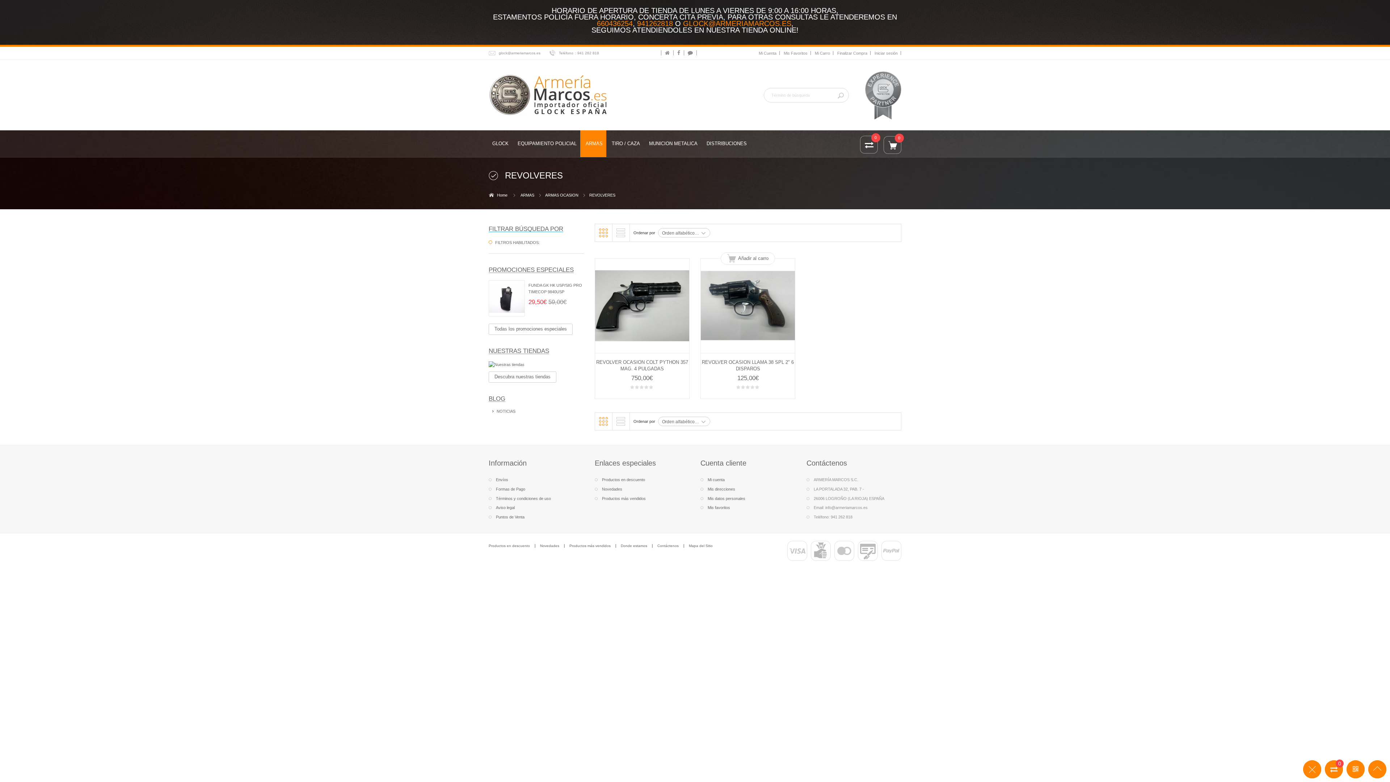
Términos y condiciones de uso (523, 498)
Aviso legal (505, 507)
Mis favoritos (719, 507)
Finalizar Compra (852, 53)
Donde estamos (634, 546)
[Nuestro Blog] (690, 52)
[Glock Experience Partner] (883, 95)
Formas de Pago (510, 489)
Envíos (502, 480)
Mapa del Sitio (701, 546)
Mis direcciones (721, 489)
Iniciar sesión (886, 53)
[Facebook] (678, 52)
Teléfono (566, 53)
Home (502, 195)
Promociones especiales (531, 269)
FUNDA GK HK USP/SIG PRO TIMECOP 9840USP (555, 288)
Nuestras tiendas (519, 351)
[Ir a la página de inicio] (667, 52)
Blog (497, 398)
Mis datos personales (726, 498)
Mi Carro (822, 53)
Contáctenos (668, 546)
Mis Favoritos (796, 53)
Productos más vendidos (624, 498)
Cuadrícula (603, 232)
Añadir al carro (753, 258)
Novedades (612, 489)
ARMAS (527, 195)
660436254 (615, 24)
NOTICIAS (506, 411)
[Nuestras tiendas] (536, 364)
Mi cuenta (716, 480)
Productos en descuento (623, 480)
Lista (620, 232)
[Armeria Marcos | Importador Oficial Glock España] (549, 94)
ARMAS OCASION (561, 195)
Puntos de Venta (510, 517)
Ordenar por (644, 233)
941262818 (655, 24)
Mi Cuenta (767, 53)
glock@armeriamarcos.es (737, 24)
